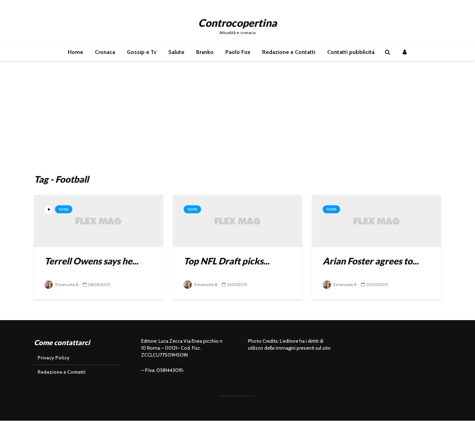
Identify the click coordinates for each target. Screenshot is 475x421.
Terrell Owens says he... (91, 261)
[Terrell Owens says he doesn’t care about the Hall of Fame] (98, 220)
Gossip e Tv (141, 52)
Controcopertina (237, 22)
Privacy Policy (54, 358)
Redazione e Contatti (288, 52)
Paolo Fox (237, 52)
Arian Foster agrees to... (371, 261)
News (64, 209)
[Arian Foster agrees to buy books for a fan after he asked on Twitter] (376, 220)
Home (75, 52)
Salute (176, 52)
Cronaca (105, 52)
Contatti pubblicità (351, 52)
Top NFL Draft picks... (226, 261)
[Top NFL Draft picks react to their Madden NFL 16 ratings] (237, 220)
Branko (205, 52)
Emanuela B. (66, 284)
